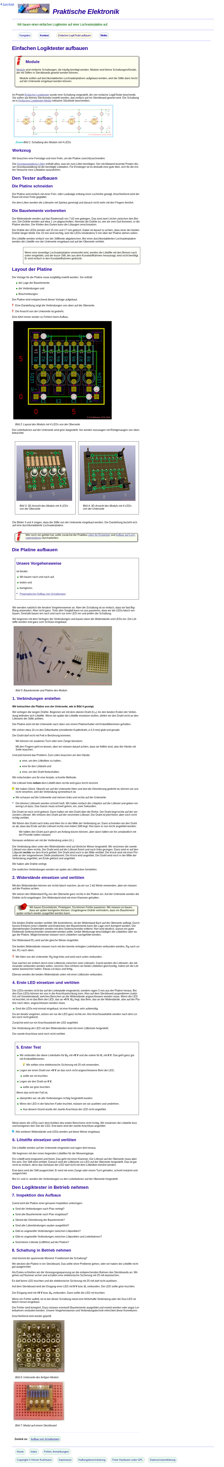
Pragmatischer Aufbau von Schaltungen (43, 594)
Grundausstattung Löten (31, 164)
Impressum (65, 1459)
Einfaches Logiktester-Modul (34, 100)
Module (20, 69)
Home (20, 1451)
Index (34, 1451)
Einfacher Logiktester (37, 94)
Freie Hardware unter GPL (127, 1459)
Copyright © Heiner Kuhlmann (34, 1459)
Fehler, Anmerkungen (56, 1451)
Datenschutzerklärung (162, 1459)
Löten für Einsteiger (99, 535)
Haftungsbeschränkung (91, 1459)
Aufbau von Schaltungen (45, 1439)
